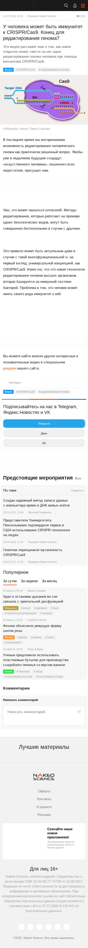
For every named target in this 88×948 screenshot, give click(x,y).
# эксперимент (13, 642)
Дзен (44, 433)
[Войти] (83, 6)
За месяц (49, 581)
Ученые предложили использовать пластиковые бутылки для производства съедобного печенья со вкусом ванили (35, 660)
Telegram (44, 423)
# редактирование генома (54, 69)
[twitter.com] (21, 926)
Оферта (44, 791)
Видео (8, 69)
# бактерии (23, 671)
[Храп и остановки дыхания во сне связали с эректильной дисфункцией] (79, 601)
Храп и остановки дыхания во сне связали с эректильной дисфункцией (33, 599)
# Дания (22, 637)
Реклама (44, 815)
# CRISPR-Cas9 (25, 69)
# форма (36, 637)
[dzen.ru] (48, 926)
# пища (38, 671)
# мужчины (40, 608)
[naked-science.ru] (66, 926)
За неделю (29, 581)
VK (44, 443)
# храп (55, 608)
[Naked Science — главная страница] (21, 5)
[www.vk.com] (30, 926)
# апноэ (25, 608)
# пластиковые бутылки (18, 676)
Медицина (11, 608)
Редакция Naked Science (42, 16)
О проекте (44, 807)
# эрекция (46, 613)
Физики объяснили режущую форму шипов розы (32, 628)
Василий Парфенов (39, 512)
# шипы (49, 637)
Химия (8, 671)
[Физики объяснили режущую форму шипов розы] (79, 631)
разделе (9, 368)
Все (78, 478)
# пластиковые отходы (49, 676)
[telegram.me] (57, 926)
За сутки (10, 581)
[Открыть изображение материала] (44, 100)
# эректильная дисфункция (20, 613)
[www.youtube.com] (39, 926)
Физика (9, 637)
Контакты (44, 799)
